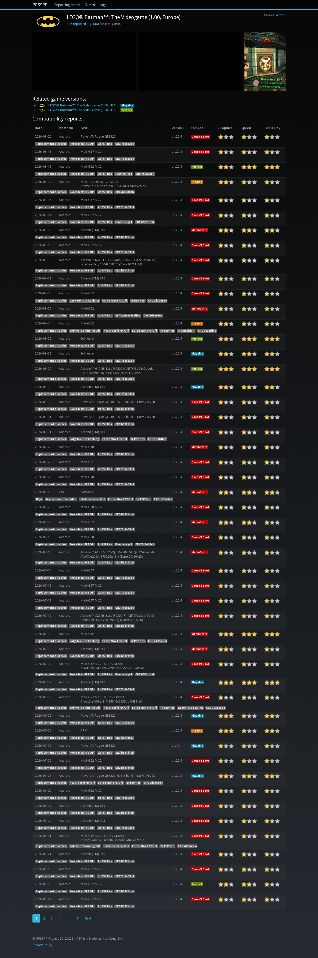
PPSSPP (40, 4)
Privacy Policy (42, 945)
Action (281, 15)
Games (90, 5)
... (68, 918)
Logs (102, 5)
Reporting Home (67, 5)
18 (77, 918)
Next (88, 918)
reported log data (86, 24)
